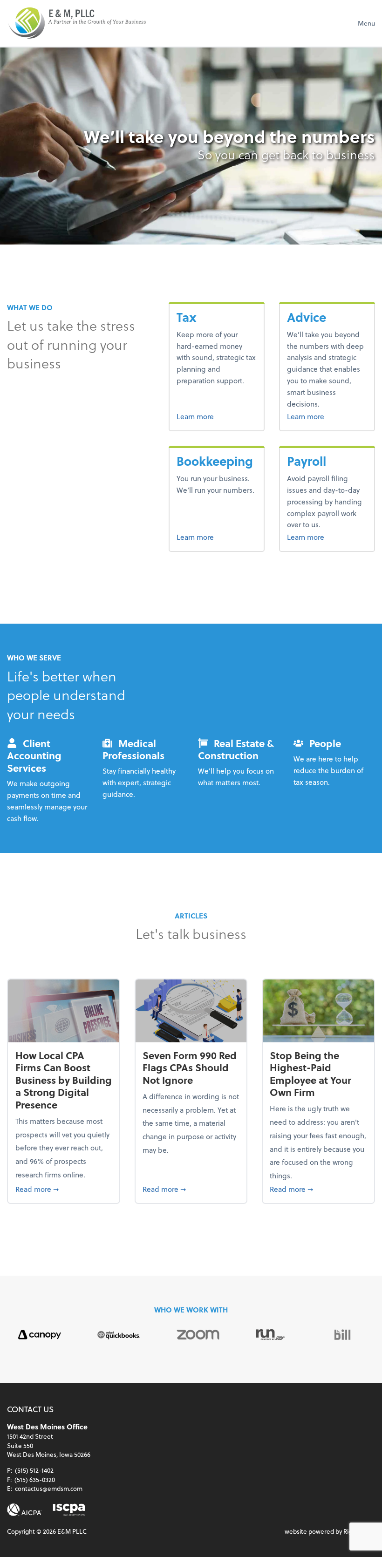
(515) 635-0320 (34, 1479)
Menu (366, 23)
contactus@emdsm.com (48, 1488)
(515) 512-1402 (34, 1470)
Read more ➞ (63, 1188)
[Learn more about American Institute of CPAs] (24, 1509)
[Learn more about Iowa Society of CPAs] (69, 1509)
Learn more (211, 416)
